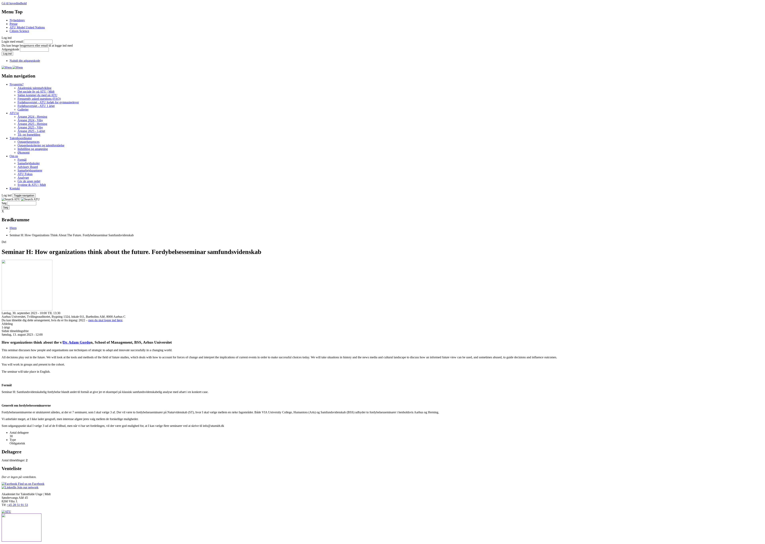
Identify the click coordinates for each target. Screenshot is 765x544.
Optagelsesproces (28, 141)
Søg (4, 203)
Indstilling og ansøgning (33, 149)
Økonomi (23, 152)
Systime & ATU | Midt (32, 184)
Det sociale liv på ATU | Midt (36, 91)
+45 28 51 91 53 (17, 505)
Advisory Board (28, 167)
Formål (22, 159)
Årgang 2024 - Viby (30, 120)
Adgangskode (10, 49)
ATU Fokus (25, 174)
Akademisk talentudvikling (34, 88)
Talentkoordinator (21, 138)
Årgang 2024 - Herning (32, 116)
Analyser (23, 177)
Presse (14, 23)
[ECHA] (382, 528)
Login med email (12, 41)
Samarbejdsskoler (29, 163)
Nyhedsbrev (17, 20)
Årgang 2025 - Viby (30, 127)
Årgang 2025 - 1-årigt (31, 131)
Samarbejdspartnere (30, 170)
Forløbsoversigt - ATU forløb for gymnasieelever (48, 102)
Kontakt (15, 188)
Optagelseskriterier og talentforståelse (41, 145)
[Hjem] (7, 67)
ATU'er (14, 113)
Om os (14, 156)
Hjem (13, 228)
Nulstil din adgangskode (25, 60)
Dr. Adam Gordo (76, 342)
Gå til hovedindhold (14, 3)
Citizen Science (19, 31)
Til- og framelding (29, 134)
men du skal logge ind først (105, 320)
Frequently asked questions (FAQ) (39, 98)
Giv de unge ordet (29, 181)
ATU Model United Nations (27, 27)
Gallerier (23, 109)
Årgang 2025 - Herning (32, 123)
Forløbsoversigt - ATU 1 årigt (36, 106)
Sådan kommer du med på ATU (37, 95)
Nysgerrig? (17, 84)
